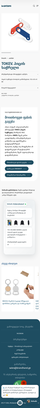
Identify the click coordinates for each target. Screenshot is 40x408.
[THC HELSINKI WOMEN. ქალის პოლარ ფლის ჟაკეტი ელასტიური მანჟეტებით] (9, 223)
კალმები (11, 58)
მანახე (10, 251)
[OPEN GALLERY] (20, 32)
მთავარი (3, 58)
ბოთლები (10, 95)
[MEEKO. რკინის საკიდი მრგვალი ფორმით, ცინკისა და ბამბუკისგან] (17, 282)
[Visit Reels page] (20, 402)
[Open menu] (37, 6)
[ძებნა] (34, 6)
